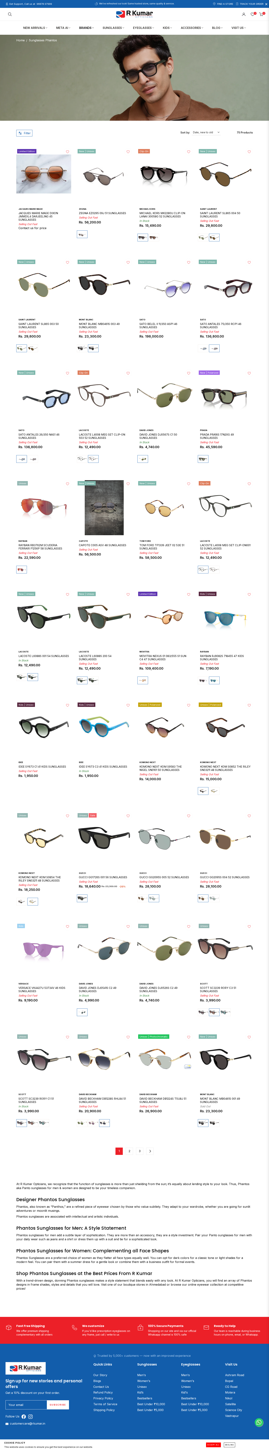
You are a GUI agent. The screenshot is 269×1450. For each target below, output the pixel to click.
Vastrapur (232, 1416)
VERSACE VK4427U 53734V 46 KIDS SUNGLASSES (41, 989)
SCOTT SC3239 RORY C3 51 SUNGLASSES (218, 989)
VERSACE (23, 983)
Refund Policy (103, 1392)
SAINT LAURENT (208, 209)
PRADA (203, 430)
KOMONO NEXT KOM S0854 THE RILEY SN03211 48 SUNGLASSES (39, 879)
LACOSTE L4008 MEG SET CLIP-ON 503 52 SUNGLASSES (102, 436)
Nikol (228, 1398)
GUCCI (82, 873)
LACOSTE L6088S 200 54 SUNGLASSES (95, 657)
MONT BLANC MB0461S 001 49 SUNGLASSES (220, 1100)
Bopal (229, 1381)
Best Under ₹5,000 (150, 1410)
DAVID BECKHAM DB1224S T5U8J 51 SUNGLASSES (162, 1100)
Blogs (97, 1381)
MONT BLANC (86, 319)
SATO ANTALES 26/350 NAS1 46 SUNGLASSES (38, 436)
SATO (142, 319)
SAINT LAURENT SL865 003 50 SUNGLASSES (38, 325)
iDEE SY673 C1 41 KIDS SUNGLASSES (42, 766)
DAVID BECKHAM (87, 1094)
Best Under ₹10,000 (151, 1404)
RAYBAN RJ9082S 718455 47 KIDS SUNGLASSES (222, 657)
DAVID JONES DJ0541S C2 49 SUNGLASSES (97, 989)
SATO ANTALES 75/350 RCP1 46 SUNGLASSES (220, 325)
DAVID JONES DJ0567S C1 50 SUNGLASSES (158, 436)
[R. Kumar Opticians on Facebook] (24, 1416)
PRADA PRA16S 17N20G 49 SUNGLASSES (217, 436)
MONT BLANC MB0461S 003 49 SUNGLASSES (99, 325)
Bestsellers (144, 1398)
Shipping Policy (104, 1410)
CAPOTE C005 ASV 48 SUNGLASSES (102, 545)
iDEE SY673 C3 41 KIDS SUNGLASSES (103, 766)
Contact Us (101, 1387)
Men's (141, 1375)
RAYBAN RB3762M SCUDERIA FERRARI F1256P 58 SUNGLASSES (40, 547)
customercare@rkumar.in (27, 1423)
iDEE (20, 762)
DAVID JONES (146, 430)
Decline (229, 1445)
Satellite (230, 1404)
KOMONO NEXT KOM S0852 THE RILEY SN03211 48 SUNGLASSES (225, 768)
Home (20, 40)
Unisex (142, 1387)
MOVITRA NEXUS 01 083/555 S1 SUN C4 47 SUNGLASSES (162, 657)
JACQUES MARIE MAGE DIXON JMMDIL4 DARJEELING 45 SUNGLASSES (38, 216)
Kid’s (140, 1392)
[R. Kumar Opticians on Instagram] (31, 1416)
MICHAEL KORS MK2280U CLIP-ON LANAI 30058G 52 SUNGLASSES (162, 215)
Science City (233, 1410)
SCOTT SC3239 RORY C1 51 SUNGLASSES (36, 1100)
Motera (230, 1392)
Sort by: (185, 132)
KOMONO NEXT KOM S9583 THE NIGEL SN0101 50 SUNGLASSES (160, 768)
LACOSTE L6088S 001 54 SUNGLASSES (43, 656)
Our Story (100, 1375)
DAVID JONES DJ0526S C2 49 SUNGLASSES (158, 989)
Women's (143, 1381)
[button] (9, 14)
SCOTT (204, 983)
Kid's (184, 1392)
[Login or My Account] (243, 14)
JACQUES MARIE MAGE (30, 209)
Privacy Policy (103, 1398)
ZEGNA (82, 209)
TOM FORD (145, 541)
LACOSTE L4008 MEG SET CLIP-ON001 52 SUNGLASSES (225, 547)
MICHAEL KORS (147, 209)
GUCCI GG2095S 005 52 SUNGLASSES (164, 877)
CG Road (231, 1387)
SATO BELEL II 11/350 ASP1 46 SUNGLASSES (158, 325)
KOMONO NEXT (147, 762)
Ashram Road (234, 1375)
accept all (213, 1445)
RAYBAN (22, 541)
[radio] (82, 234)
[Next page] (150, 1151)
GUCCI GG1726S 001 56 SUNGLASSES (103, 877)
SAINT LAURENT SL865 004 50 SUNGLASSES (220, 215)
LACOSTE (84, 430)
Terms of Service (105, 1404)
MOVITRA (144, 651)
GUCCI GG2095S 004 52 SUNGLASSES (225, 877)
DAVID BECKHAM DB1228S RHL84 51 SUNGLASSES (102, 1100)
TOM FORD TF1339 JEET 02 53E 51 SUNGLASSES (161, 547)
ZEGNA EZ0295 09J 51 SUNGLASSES (102, 213)
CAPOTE (83, 541)
